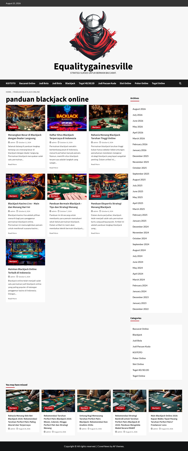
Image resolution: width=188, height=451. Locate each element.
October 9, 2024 (107, 142)
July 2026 (137, 115)
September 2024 (141, 244)
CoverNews (103, 446)
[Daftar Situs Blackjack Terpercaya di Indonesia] (67, 118)
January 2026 (139, 150)
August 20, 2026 (167, 429)
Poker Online (141, 83)
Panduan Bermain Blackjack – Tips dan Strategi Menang (65, 205)
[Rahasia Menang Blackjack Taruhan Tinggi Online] (108, 118)
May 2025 (138, 197)
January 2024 (139, 291)
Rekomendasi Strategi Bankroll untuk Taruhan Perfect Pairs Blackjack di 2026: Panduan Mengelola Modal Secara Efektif (127, 422)
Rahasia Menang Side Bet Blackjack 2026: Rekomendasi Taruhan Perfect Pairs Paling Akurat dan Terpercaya (22, 420)
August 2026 (139, 109)
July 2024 (137, 256)
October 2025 (140, 167)
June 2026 (138, 120)
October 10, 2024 (66, 142)
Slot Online (125, 83)
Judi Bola (43, 83)
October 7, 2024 (66, 211)
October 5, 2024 (24, 277)
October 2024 (140, 238)
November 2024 (141, 232)
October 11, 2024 (25, 142)
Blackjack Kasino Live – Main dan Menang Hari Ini (23, 205)
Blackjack (70, 83)
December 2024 (141, 226)
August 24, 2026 (24, 429)
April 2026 (138, 132)
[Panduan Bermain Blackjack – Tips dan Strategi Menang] (67, 187)
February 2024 (140, 285)
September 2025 (141, 173)
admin (12, 142)
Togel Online (158, 83)
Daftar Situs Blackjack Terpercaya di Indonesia (62, 136)
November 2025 (141, 162)
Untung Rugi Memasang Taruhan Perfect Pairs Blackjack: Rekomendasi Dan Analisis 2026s (93, 420)
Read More (12, 164)
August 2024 (139, 250)
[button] (180, 83)
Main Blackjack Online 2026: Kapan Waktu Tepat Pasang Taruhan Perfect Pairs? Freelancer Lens (164, 420)
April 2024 (138, 273)
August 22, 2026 (96, 429)
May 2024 (138, 267)
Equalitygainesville (93, 66)
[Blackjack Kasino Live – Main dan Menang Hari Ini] (25, 187)
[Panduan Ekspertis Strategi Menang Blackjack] (108, 187)
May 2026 (138, 126)
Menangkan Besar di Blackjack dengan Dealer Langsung (24, 136)
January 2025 (139, 220)
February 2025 (140, 215)
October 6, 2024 (107, 211)
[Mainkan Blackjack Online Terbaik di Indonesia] (25, 252)
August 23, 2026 (60, 432)
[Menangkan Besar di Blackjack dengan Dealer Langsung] (25, 118)
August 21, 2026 (131, 432)
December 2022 (141, 309)
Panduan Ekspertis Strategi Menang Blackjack (106, 205)
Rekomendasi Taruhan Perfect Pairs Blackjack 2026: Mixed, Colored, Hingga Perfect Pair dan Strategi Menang (58, 422)
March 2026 (139, 138)
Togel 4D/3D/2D (86, 83)
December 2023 (141, 297)
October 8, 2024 (24, 211)
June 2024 (138, 262)
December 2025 (141, 156)
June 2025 (138, 191)
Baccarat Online (27, 83)
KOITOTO (11, 83)
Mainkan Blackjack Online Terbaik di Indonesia (22, 271)
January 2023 (139, 303)
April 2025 (138, 203)
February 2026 (140, 144)
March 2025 (139, 209)
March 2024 (139, 279)
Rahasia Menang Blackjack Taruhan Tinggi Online (105, 136)
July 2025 (137, 185)
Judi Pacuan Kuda (107, 83)
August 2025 (139, 179)
